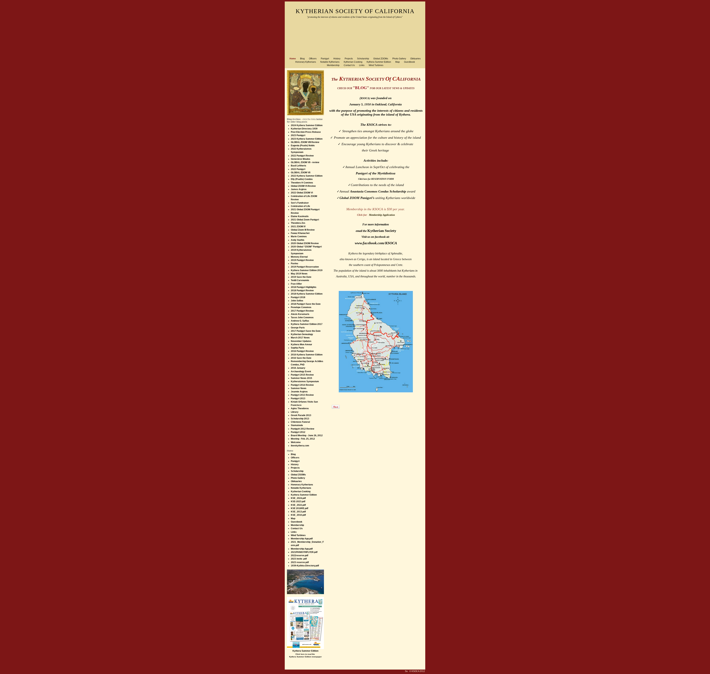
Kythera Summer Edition (305, 651)
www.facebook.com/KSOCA (376, 243)
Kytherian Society (381, 231)
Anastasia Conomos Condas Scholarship (378, 191)
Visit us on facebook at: (375, 236)
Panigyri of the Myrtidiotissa (376, 173)
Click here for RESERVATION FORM (376, 179)
